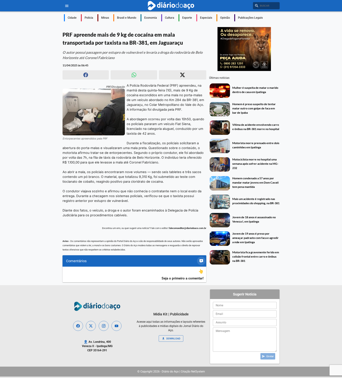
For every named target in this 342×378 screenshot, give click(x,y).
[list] (134, 274)
